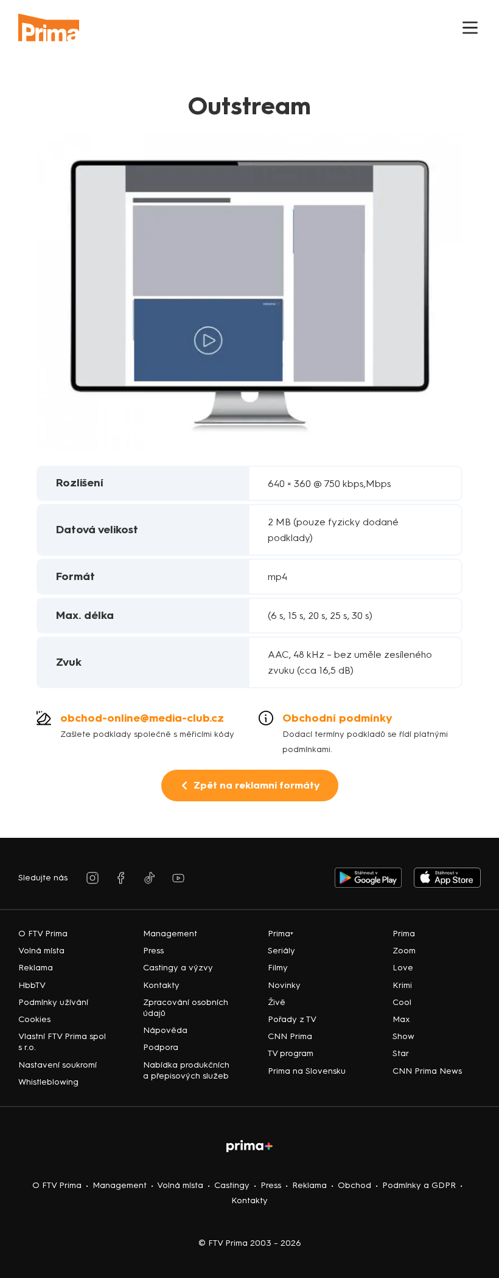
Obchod (354, 1185)
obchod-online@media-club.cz (142, 718)
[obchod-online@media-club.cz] (44, 718)
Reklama (309, 1185)
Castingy (232, 1185)
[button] (470, 27)
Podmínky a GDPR (419, 1185)
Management (119, 1185)
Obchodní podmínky (337, 718)
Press (270, 1185)
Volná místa (180, 1185)
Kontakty (249, 1200)
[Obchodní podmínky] (266, 718)
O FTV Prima (57, 1185)
